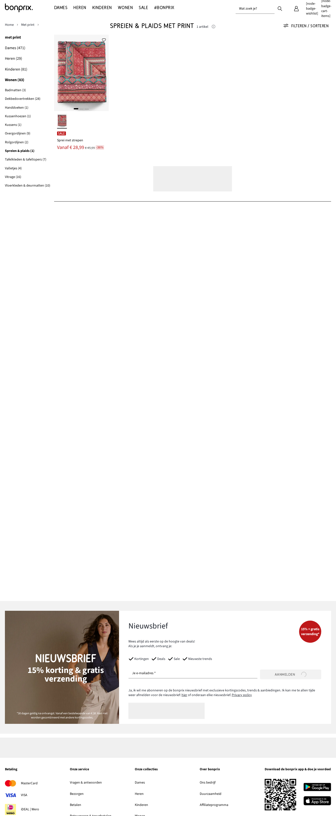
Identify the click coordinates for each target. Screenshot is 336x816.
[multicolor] (62, 121)
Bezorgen (77, 793)
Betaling (11, 769)
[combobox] (255, 8)
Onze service (79, 769)
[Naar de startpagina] (29, 7)
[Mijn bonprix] (296, 9)
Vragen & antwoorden (86, 782)
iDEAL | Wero (30, 809)
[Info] (213, 27)
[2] (81, 108)
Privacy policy (242, 695)
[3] (86, 108)
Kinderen (141, 804)
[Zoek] (280, 8)
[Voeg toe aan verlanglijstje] (104, 39)
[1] (76, 108)
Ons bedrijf (207, 782)
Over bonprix (210, 769)
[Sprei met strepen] (81, 73)
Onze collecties (146, 769)
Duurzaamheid (210, 793)
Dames (140, 782)
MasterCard (29, 783)
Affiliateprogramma (214, 804)
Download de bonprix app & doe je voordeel (298, 769)
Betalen (75, 804)
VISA (24, 795)
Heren (139, 793)
